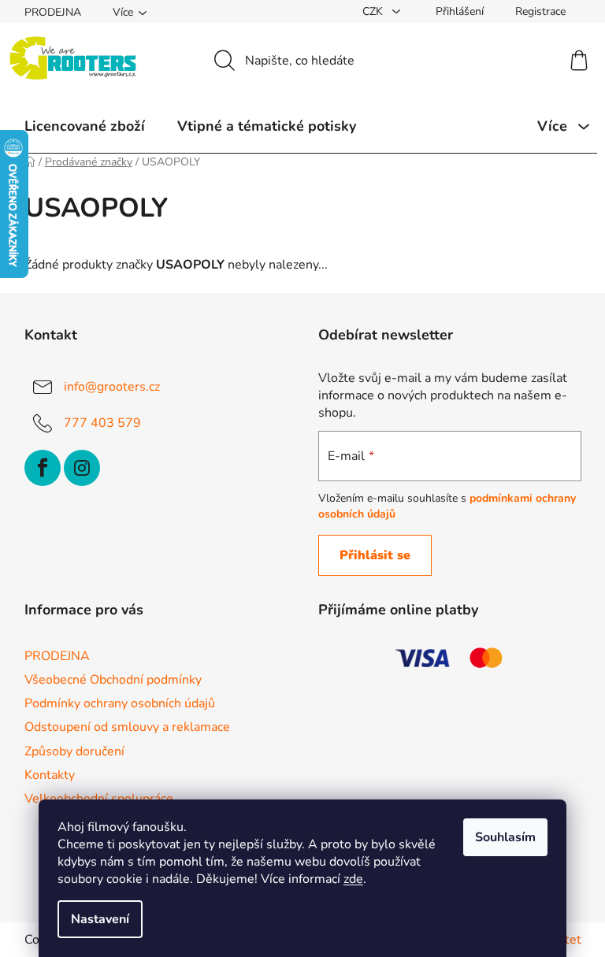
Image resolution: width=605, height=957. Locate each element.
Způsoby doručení (74, 751)
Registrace (540, 11)
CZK (374, 11)
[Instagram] (82, 468)
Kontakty (49, 775)
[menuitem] (85, 126)
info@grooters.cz (112, 386)
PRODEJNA (52, 12)
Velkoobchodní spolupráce (98, 798)
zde (353, 879)
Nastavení (100, 919)
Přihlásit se (375, 555)
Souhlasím (505, 837)
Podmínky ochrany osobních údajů (119, 703)
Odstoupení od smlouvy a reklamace (127, 727)
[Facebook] (42, 468)
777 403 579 (102, 423)
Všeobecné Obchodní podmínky (113, 679)
